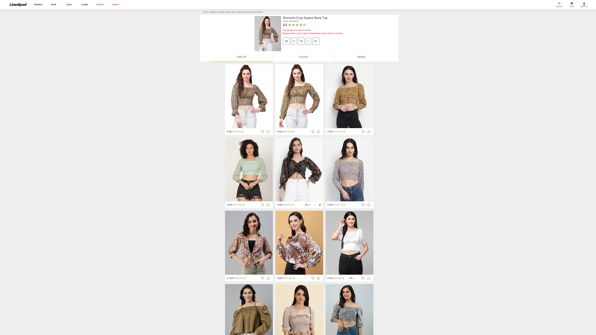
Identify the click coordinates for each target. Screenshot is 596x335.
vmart (116, 4)
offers (100, 4)
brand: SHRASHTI (291, 21)
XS (286, 41)
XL (315, 41)
